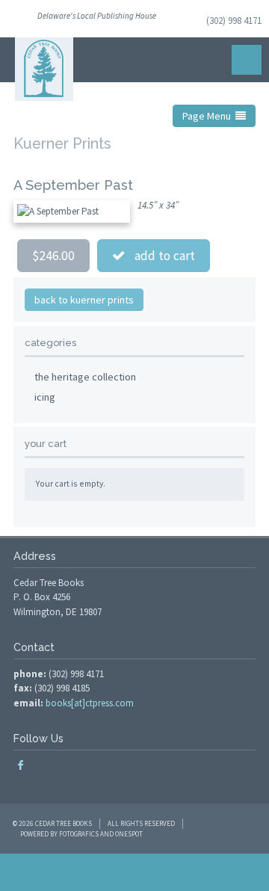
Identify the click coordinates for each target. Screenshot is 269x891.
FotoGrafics (79, 834)
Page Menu (208, 116)
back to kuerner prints (84, 299)
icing (44, 397)
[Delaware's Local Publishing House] (44, 69)
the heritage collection (85, 376)
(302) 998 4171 (234, 20)
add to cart (160, 255)
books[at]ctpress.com (90, 703)
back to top (134, 872)
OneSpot (129, 834)
